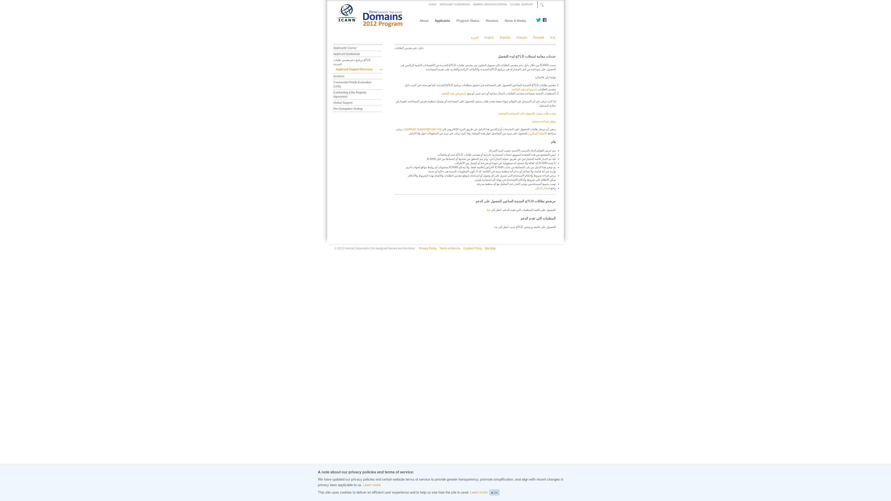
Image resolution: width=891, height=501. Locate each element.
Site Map (490, 248)
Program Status (467, 20)
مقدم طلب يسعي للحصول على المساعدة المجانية (527, 113)
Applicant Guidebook (346, 54)
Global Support (342, 102)
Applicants (442, 20)
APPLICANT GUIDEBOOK (455, 4)
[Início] (366, 25)
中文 (552, 37)
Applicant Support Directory (354, 69)
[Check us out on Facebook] (543, 20)
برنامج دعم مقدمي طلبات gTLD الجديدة (352, 62)
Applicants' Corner (345, 48)
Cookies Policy (472, 248)
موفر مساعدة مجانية (544, 121)
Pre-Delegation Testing (347, 108)
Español (505, 37)
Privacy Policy (428, 248)
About (424, 20)
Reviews (492, 20)
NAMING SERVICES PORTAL (490, 4)
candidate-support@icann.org (422, 129)
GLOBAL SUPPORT (521, 4)
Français (522, 37)
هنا (488, 210)
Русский (538, 37)
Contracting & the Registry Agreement (350, 94)
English (489, 37)
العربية (474, 37)
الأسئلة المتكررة (537, 133)
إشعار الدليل (543, 188)
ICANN (432, 4)
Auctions (338, 76)
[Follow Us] (538, 20)
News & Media (515, 20)
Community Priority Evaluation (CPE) (352, 84)
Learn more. (372, 484)
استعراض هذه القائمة (524, 89)
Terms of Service (449, 248)
